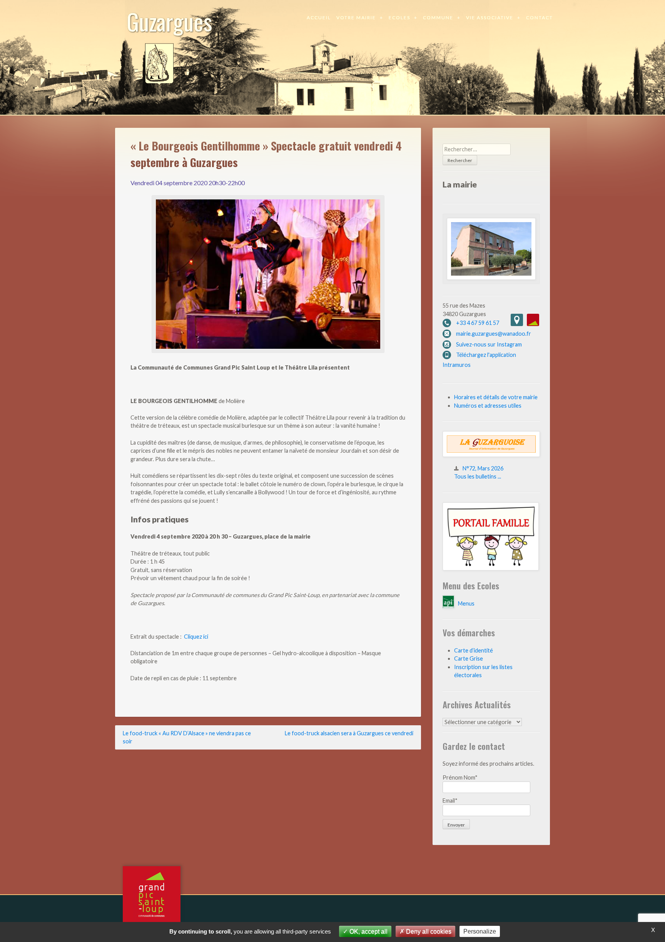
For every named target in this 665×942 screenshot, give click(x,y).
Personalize (479, 931)
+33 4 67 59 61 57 (477, 323)
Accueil (319, 17)
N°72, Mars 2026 (483, 468)
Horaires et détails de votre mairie (496, 397)
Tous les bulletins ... (477, 476)
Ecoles (399, 17)
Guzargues (169, 21)
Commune (438, 17)
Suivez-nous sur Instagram (489, 344)
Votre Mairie (356, 17)
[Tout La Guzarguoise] (491, 455)
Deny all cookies (427, 931)
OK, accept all (368, 931)
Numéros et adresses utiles (487, 405)
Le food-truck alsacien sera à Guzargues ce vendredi (349, 733)
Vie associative (489, 17)
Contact (539, 17)
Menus (466, 603)
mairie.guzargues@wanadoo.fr (493, 333)
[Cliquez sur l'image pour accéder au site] (491, 568)
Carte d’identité (473, 650)
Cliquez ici (196, 636)
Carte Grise (468, 658)
